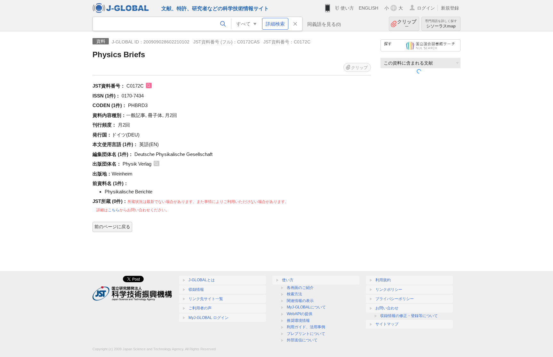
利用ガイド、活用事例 (306, 327)
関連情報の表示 (300, 301)
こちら (113, 210)
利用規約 (383, 280)
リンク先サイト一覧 (205, 299)
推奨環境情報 (298, 320)
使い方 (347, 8)
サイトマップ (386, 324)
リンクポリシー (388, 289)
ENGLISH (368, 8)
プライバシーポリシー (394, 299)
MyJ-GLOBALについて (306, 307)
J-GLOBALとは (201, 280)
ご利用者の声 (200, 308)
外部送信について (302, 340)
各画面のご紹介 (300, 287)
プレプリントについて (306, 333)
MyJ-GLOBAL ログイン (208, 317)
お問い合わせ (386, 308)
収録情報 (196, 289)
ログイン (426, 8)
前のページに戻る (112, 226)
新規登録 (450, 8)
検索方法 (294, 294)
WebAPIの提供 (299, 314)
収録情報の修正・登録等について (409, 316)
